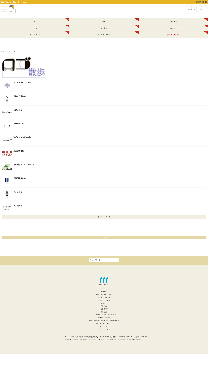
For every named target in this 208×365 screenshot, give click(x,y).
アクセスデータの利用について (104, 323)
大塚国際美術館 (20, 178)
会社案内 (104, 291)
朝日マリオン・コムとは (104, 294)
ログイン (202, 9)
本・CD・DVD (49, 34)
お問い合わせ (104, 306)
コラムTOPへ (104, 237)
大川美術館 (18, 192)
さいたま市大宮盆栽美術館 (24, 165)
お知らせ (104, 303)
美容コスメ (188, 27)
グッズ (50, 27)
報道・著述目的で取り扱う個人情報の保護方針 (104, 320)
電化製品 (119, 27)
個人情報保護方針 (104, 317)
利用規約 (104, 312)
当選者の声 (104, 309)
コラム (10, 51)
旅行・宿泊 (188, 21)
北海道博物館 (19, 151)
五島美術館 (18, 110)
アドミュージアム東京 (22, 83)
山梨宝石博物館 (20, 96)
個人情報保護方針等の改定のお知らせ (104, 315)
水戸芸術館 (18, 206)
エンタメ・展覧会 (118, 34)
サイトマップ (104, 329)
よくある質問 (104, 326)
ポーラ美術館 (19, 124)
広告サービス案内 (104, 300)
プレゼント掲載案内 (104, 297)
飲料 (120, 21)
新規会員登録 (191, 9)
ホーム (3, 51)
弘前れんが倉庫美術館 (22, 137)
